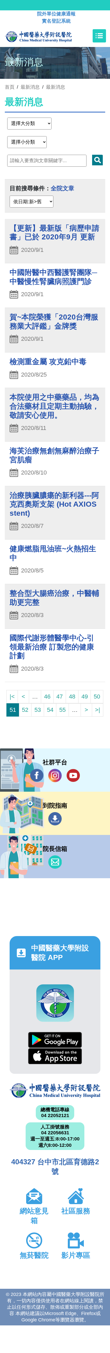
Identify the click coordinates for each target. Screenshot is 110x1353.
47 (59, 696)
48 (72, 696)
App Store (55, 1056)
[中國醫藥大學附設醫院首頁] (46, 35)
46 (47, 696)
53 (37, 709)
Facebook (37, 775)
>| (97, 709)
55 (62, 709)
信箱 (55, 862)
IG (55, 775)
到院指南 (55, 818)
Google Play (55, 1040)
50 (97, 696)
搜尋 (97, 160)
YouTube (73, 775)
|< (12, 696)
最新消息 (55, 87)
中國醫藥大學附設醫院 (55, 1090)
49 (84, 696)
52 (25, 709)
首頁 (9, 87)
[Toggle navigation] (99, 35)
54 (50, 709)
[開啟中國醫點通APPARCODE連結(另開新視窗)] (55, 1003)
